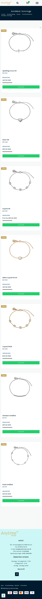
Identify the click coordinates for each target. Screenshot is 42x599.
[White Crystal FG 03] (21, 255)
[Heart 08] (21, 117)
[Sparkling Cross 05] (21, 48)
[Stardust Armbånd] (21, 393)
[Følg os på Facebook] (17, 574)
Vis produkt (21, 87)
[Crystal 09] (21, 186)
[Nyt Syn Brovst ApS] (6, 3)
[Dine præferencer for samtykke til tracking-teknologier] (3, 595)
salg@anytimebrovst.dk (23, 549)
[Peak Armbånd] (21, 462)
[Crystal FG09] (21, 324)
